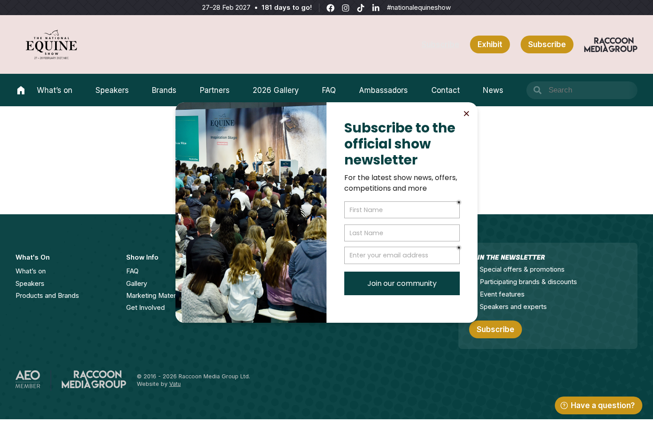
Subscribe (440, 44)
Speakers (112, 90)
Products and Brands (47, 296)
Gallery (136, 284)
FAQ (329, 90)
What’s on (54, 90)
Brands (164, 90)
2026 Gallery (276, 90)
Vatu (175, 384)
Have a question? (603, 405)
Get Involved (145, 308)
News (493, 90)
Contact (445, 90)
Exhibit (490, 44)
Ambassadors (383, 90)
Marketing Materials (156, 296)
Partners (215, 90)
